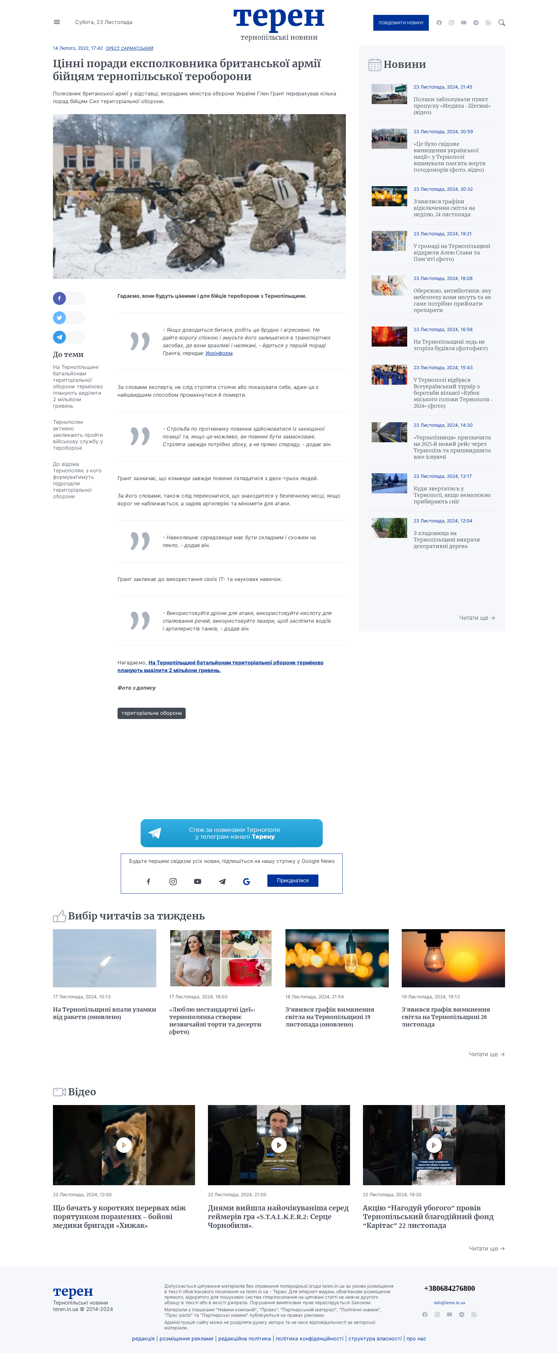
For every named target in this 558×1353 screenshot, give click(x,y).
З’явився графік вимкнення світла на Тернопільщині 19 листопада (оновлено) (329, 1017)
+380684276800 (449, 1288)
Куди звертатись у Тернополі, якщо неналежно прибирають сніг (452, 495)
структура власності (375, 1338)
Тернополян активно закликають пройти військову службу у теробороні (78, 435)
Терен (279, 15)
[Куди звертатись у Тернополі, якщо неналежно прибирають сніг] (389, 489)
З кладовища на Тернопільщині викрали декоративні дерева (447, 539)
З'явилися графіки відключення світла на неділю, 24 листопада (444, 208)
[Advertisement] (79, 601)
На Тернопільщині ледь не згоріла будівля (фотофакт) (451, 344)
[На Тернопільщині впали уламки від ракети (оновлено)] (104, 958)
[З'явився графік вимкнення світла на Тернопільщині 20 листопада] (453, 958)
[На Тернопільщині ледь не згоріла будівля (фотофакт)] (389, 339)
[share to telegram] (69, 337)
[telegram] (476, 22)
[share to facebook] (69, 298)
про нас (416, 1338)
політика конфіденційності (310, 1338)
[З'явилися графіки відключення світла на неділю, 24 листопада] (389, 202)
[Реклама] (231, 833)
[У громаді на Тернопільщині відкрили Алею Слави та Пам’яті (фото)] (389, 246)
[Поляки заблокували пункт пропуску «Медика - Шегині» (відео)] (389, 99)
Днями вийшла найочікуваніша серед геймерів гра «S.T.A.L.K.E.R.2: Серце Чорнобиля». (278, 1217)
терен (73, 1291)
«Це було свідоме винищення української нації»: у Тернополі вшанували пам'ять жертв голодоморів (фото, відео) (450, 157)
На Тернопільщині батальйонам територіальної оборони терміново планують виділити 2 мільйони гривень (78, 386)
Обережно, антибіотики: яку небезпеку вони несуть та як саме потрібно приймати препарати (452, 300)
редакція (143, 1338)
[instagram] (451, 22)
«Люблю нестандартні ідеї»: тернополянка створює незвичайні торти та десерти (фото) (215, 1021)
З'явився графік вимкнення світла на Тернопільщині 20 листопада (446, 1017)
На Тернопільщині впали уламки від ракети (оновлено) (104, 1013)
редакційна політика (244, 1338)
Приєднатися (293, 880)
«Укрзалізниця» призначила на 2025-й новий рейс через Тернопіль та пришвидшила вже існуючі (452, 447)
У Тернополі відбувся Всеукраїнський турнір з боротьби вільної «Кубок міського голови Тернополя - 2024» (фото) (453, 393)
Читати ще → (477, 617)
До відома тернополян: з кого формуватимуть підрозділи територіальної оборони (77, 480)
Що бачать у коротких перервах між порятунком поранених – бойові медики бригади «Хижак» (119, 1217)
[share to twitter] (69, 317)
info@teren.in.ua (449, 1302)
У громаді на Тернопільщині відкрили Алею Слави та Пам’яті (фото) (452, 252)
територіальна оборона (151, 713)
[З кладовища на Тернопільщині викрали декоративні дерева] (389, 533)
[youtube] (463, 22)
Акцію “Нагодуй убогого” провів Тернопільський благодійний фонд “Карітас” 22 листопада (428, 1217)
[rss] (488, 22)
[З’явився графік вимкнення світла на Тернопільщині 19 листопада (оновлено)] (337, 958)
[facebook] (439, 22)
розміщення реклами (186, 1338)
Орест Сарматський (129, 48)
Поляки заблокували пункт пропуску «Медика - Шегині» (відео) (452, 105)
